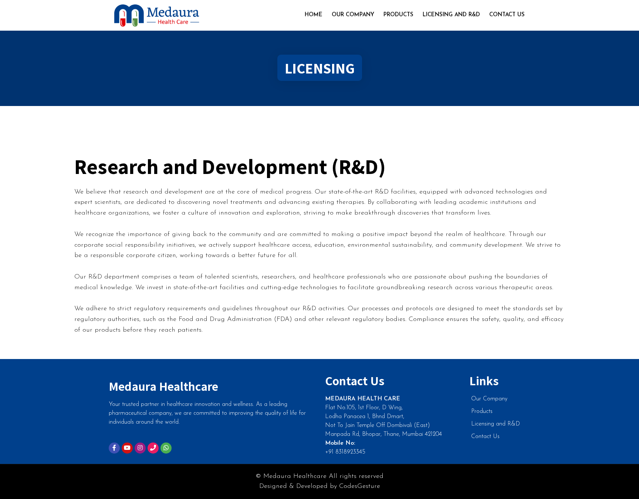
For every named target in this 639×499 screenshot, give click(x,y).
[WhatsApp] (166, 448)
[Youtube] (127, 448)
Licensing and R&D (451, 15)
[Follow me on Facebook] (114, 448)
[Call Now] (153, 448)
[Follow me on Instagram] (140, 448)
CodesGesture (359, 486)
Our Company (353, 15)
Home (313, 15)
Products (398, 15)
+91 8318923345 (345, 452)
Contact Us (507, 15)
